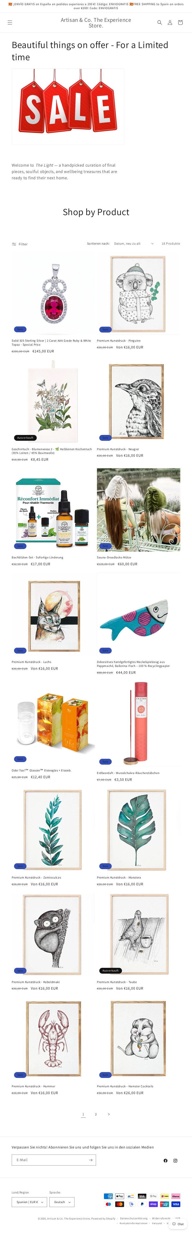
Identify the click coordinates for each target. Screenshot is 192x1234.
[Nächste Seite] (108, 1114)
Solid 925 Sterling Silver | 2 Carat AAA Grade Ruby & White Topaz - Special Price (51, 343)
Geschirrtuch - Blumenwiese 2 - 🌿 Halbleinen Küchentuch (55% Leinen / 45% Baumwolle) (52, 451)
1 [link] (83, 1114)
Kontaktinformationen (133, 1223)
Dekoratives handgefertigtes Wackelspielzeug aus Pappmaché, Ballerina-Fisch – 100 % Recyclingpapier (133, 664)
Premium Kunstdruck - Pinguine (118, 341)
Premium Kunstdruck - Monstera (119, 877)
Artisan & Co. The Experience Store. (69, 1218)
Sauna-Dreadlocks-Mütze (114, 557)
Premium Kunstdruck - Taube (117, 982)
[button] (10, 22)
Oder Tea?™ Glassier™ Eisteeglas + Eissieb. (41, 770)
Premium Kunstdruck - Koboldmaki (36, 982)
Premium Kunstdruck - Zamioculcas (36, 877)
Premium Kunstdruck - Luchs (31, 662)
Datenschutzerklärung (134, 1218)
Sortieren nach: (98, 243)
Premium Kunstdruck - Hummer (33, 1086)
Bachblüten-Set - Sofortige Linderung (37, 557)
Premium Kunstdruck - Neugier (118, 449)
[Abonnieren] (90, 1160)
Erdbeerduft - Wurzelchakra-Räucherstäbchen (128, 773)
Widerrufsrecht (161, 1218)
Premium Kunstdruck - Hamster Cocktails (125, 1086)
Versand (157, 1223)
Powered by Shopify (103, 1218)
